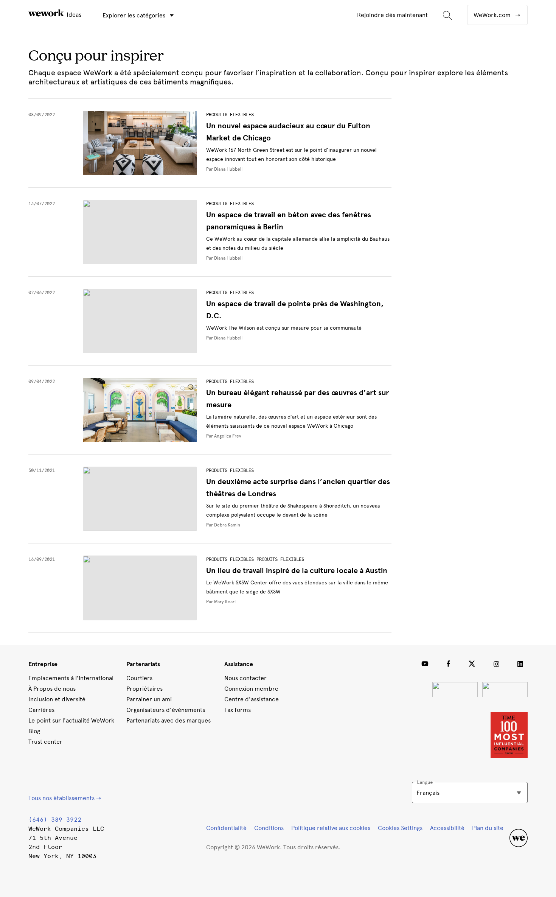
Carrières (41, 709)
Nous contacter (245, 678)
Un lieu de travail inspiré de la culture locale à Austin (296, 570)
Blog (34, 731)
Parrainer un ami (149, 699)
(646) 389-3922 (54, 819)
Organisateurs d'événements (165, 709)
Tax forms (237, 709)
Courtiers (139, 678)
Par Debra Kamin (223, 525)
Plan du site (487, 828)
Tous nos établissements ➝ (64, 798)
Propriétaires (144, 688)
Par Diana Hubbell (224, 169)
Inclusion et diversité (56, 699)
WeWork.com (493, 15)
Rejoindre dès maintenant (392, 15)
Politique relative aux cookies (330, 828)
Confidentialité (226, 828)
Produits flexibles (230, 114)
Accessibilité (447, 828)
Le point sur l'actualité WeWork (71, 720)
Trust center (45, 741)
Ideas (73, 14)
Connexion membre (251, 688)
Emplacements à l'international (70, 678)
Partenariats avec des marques (168, 720)
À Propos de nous (52, 688)
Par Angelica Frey (223, 436)
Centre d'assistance (251, 699)
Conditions (269, 828)
